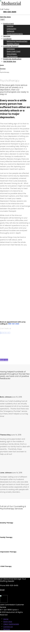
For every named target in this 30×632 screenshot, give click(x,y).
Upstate (10, 26)
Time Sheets (12, 54)
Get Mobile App (9, 61)
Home (2, 65)
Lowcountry (11, 28)
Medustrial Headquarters (17, 41)
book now (4, 360)
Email (2, 589)
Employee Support (10, 46)
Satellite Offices (13, 44)
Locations (7, 39)
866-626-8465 (9, 12)
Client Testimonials (11, 624)
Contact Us (8, 626)
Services (6, 36)
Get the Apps (5, 17)
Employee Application (12, 59)
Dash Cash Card (13, 51)
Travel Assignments (15, 33)
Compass (11, 49)
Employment (8, 23)
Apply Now (7, 621)
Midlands (10, 31)
